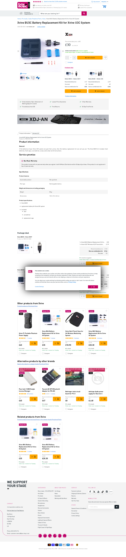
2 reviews (76, 338)
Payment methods (76, 491)
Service (74, 487)
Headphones (41, 505)
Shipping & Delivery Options (78, 493)
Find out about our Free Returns (15, 510)
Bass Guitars (41, 513)
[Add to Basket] (33, 343)
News (56, 493)
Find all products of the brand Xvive (27, 306)
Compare (23, 353)
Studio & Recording (43, 500)
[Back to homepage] (21, 13)
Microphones (41, 503)
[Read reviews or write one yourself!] (21, 26)
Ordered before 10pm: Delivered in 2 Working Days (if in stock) (32, 102)
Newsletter (58, 496)
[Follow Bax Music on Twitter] (94, 492)
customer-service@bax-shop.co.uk (20, 533)
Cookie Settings (39, 286)
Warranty (73, 498)
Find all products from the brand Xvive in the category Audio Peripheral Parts (39, 419)
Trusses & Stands (42, 525)
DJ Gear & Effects (42, 498)
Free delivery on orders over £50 (43, 5)
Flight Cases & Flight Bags (45, 527)
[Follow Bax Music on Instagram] (107, 492)
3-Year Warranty (86, 102)
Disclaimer (74, 511)
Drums (39, 515)
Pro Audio (40, 496)
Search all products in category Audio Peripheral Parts (33, 364)
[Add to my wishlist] (105, 57)
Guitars (40, 510)
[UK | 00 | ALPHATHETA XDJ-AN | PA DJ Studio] (63, 119)
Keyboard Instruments (44, 517)
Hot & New (40, 493)
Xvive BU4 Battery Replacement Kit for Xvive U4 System (51, 333)
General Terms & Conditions (78, 508)
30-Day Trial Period (84, 5)
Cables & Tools (42, 522)
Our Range (57, 491)
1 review (29, 338)
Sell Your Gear (75, 500)
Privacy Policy (72, 282)
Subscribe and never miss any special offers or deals (102, 502)
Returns (73, 496)
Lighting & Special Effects (44, 520)
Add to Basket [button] (91, 57)
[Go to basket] (104, 5)
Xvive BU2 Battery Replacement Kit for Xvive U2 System (97, 333)
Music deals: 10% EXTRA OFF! (46, 491)
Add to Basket (98, 263)
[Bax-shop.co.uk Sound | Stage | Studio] (23, 5)
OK (94, 287)
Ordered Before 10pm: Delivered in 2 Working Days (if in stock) (51, 7)
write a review (41, 26)
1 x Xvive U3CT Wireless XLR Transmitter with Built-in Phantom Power (92, 244)
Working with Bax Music (61, 498)
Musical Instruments (43, 508)
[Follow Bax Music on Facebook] (90, 492)
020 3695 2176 (15, 531)
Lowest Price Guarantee (86, 7)
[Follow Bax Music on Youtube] (98, 492)
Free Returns (56, 106)
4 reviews (99, 338)
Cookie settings (75, 515)
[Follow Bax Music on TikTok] (103, 492)
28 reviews (30, 393)
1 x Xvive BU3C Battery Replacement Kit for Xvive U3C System (92, 242)
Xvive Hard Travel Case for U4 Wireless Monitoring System (74, 333)
